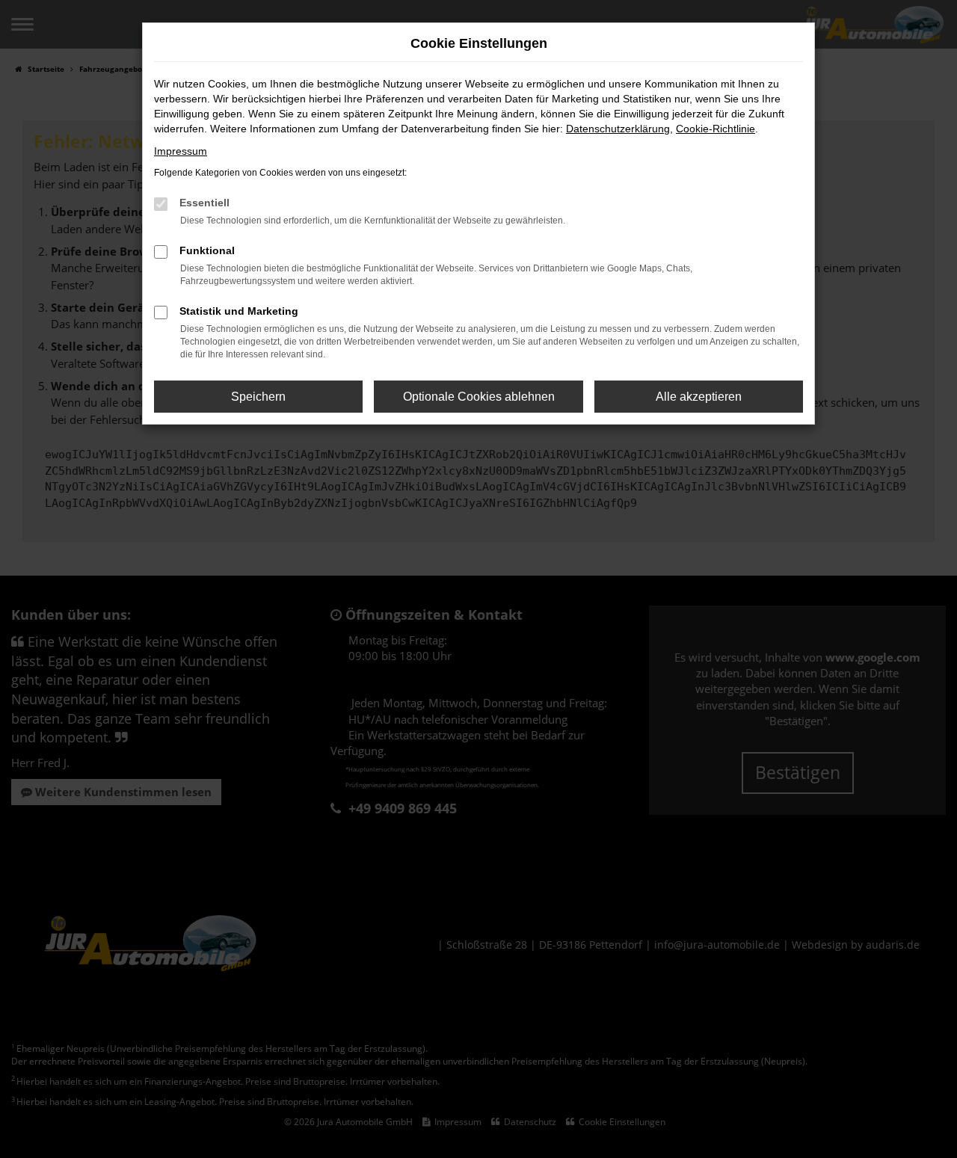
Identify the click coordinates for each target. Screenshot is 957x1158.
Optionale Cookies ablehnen (479, 396)
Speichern (258, 396)
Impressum (180, 151)
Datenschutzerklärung (618, 129)
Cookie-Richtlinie (715, 129)
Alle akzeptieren (699, 396)
